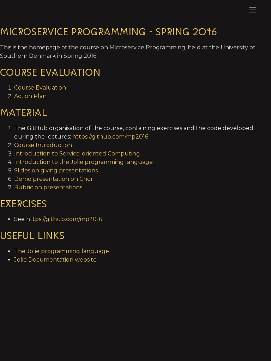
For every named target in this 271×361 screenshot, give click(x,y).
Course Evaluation (40, 87)
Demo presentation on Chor (53, 179)
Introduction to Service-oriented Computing (77, 153)
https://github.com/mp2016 (110, 136)
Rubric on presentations (48, 187)
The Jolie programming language (61, 251)
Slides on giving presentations (56, 170)
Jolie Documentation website (55, 259)
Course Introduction (43, 145)
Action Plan (30, 96)
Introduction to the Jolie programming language (83, 162)
